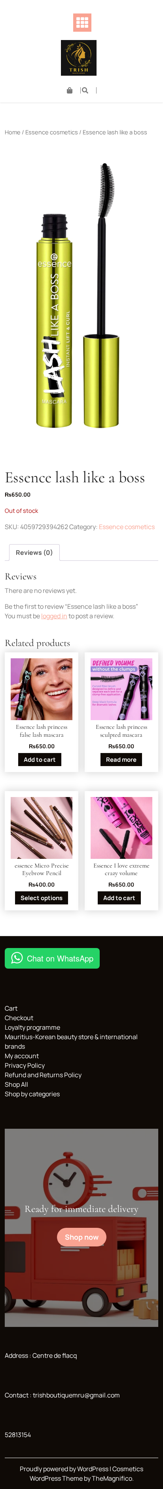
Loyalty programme (32, 1027)
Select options (42, 898)
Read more (121, 759)
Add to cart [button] (40, 759)
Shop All (16, 1084)
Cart (11, 1008)
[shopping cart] (74, 90)
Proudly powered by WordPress (65, 1468)
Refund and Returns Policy (43, 1074)
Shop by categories (32, 1094)
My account (22, 1055)
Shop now (82, 1237)
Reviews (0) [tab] (34, 552)
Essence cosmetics (51, 132)
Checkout (19, 1017)
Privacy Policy (25, 1065)
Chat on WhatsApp (60, 958)
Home (13, 132)
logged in (54, 616)
